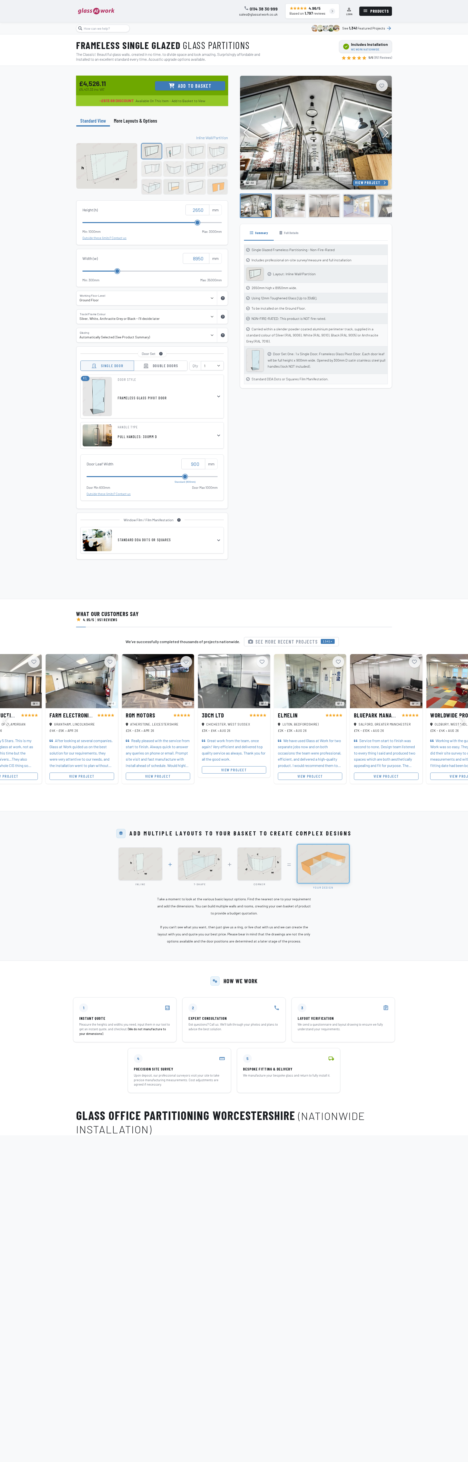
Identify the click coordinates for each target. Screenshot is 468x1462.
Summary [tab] (261, 233)
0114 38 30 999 (264, 9)
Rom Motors (141, 715)
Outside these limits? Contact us (104, 238)
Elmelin (288, 715)
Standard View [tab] (93, 121)
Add (195, 86)
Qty (195, 365)
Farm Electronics (71, 715)
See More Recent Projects (294, 642)
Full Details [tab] (291, 233)
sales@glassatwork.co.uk (258, 14)
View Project (367, 183)
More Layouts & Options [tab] (135, 121)
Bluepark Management (382, 715)
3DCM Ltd (213, 715)
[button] (385, 132)
